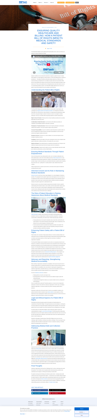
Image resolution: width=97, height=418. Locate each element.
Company (62, 403)
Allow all (81, 408)
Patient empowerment (57, 157)
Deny (82, 415)
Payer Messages (46, 403)
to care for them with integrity (46, 311)
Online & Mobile (38, 403)
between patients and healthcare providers (45, 110)
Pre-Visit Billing (30, 403)
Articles (54, 403)
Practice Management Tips (49, 27)
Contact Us (52, 2)
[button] (39, 390)
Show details (22, 413)
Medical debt (38, 348)
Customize (81, 412)
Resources (46, 2)
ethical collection (44, 378)
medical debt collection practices (41, 358)
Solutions (34, 2)
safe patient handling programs (50, 251)
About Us (40, 2)
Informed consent (34, 175)
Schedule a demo (52, 382)
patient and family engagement (54, 256)
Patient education (34, 214)
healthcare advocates (39, 272)
